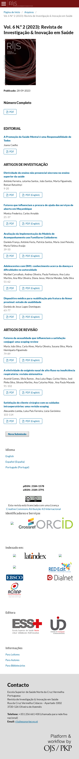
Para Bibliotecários (15, 665)
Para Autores (12, 660)
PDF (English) (32, 194)
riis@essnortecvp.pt (26, 721)
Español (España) (15, 461)
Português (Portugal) (17, 467)
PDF (11, 111)
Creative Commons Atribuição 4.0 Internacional (33, 508)
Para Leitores (13, 654)
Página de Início (12, 12)
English (10, 456)
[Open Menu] (3, 3)
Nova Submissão (17, 434)
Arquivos (29, 12)
